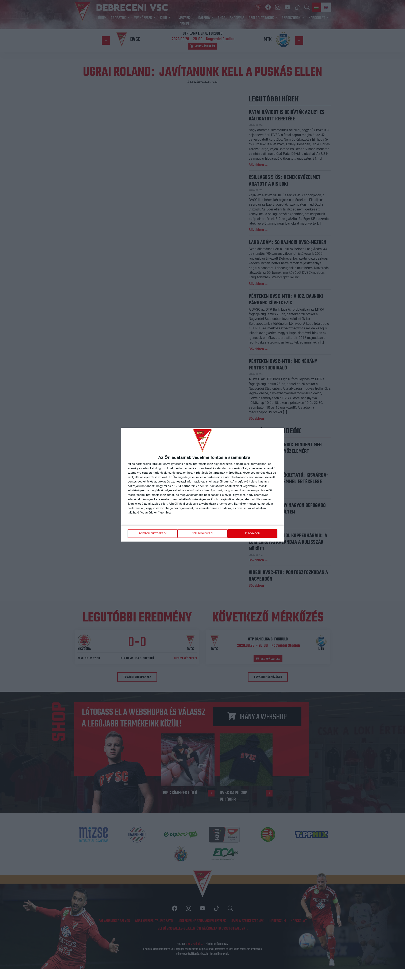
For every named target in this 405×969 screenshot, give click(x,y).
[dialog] (202, 485)
